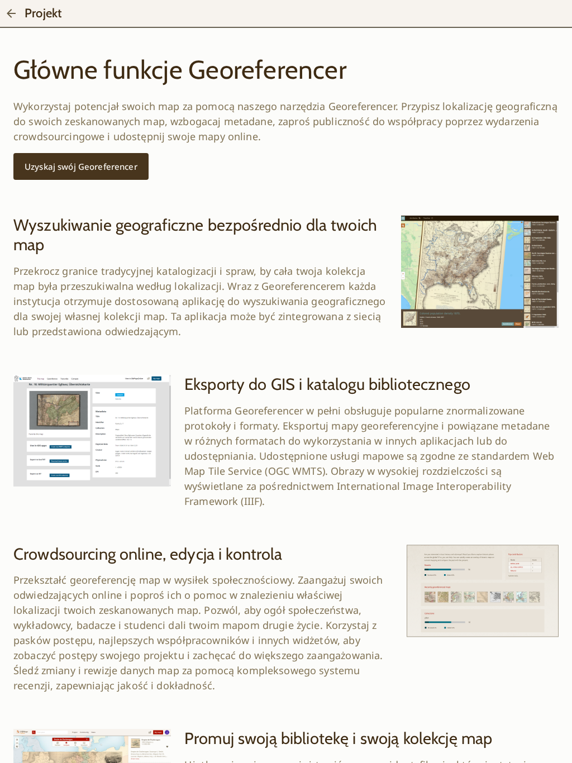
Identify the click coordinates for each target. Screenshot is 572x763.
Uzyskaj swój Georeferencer (81, 166)
